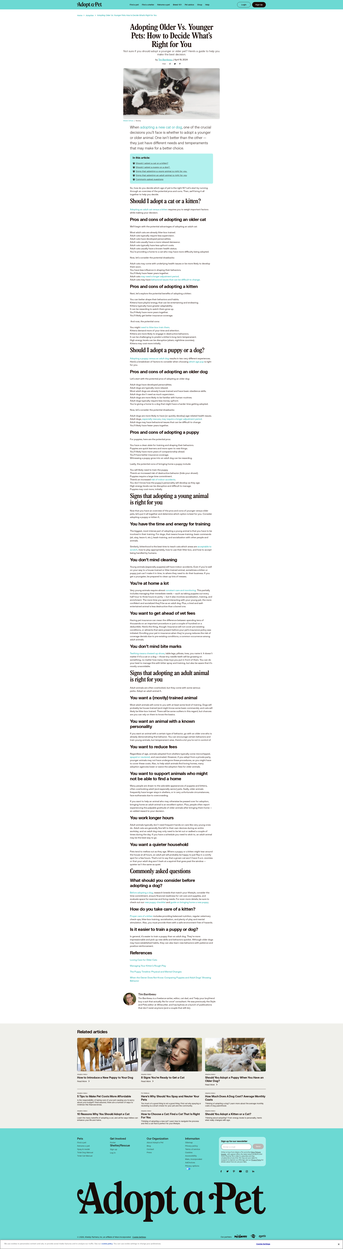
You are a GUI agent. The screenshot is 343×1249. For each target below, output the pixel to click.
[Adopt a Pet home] (89, 4)
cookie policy (107, 1244)
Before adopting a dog (141, 892)
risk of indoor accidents (163, 479)
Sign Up (259, 4)
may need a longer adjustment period (160, 276)
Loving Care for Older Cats (143, 959)
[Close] (339, 1244)
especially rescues (151, 419)
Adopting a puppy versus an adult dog (149, 358)
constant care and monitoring (181, 590)
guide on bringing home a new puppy (189, 902)
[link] (163, 4)
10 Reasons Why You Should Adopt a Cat (103, 1114)
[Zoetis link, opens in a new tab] (262, 1236)
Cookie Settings (139, 1237)
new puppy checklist (155, 902)
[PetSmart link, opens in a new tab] (240, 1236)
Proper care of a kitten (141, 916)
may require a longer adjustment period (182, 419)
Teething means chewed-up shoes (147, 653)
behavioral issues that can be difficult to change (175, 279)
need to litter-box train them (155, 327)
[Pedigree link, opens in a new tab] (253, 1236)
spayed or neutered (140, 757)
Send (258, 1146)
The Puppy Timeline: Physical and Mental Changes (156, 971)
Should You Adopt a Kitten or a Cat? (228, 1114)
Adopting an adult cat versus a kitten (148, 209)
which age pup (196, 361)
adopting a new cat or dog (161, 127)
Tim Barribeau (165, 59)
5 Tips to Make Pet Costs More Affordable (104, 1096)
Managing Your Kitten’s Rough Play (148, 965)
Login (243, 4)
